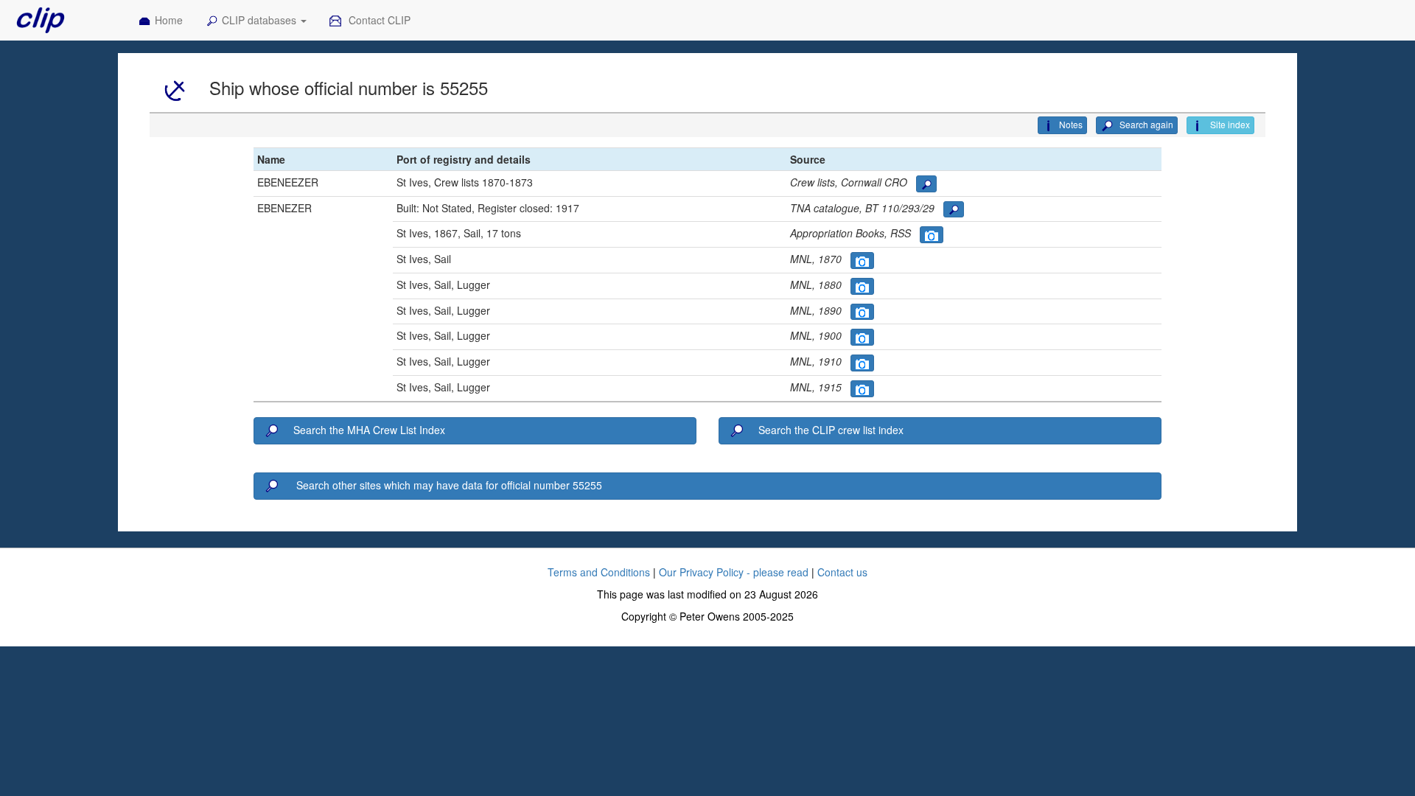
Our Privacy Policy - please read (733, 572)
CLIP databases (260, 20)
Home (169, 20)
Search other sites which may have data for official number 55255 (447, 485)
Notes (1071, 124)
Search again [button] (1145, 124)
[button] (926, 183)
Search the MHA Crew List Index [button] (369, 429)
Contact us (842, 572)
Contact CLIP (378, 20)
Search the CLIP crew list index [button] (831, 429)
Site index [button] (1229, 124)
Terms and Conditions (599, 572)
